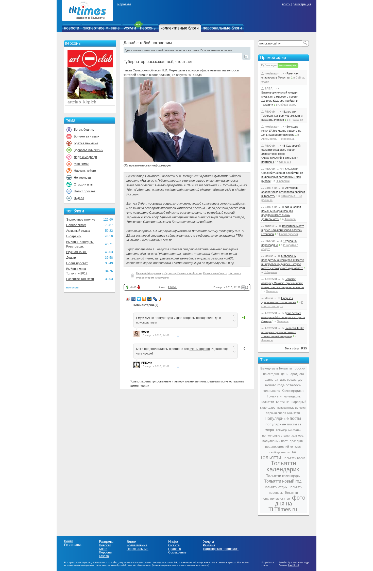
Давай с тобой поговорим (148, 43)
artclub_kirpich (81, 102)
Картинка (283, 402)
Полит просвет (84, 191)
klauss (269, 255)
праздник (296, 441)
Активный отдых (78, 231)
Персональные (137, 549)
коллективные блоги (180, 28)
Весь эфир (292, 348)
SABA (269, 88)
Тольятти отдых (275, 487)
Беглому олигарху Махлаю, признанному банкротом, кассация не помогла (282, 283)
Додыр (71, 257)
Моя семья (81, 164)
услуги (130, 28)
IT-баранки (73, 236)
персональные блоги (222, 28)
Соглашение (177, 552)
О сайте (174, 545)
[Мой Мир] (149, 299)
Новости (105, 545)
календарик (271, 391)
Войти (68, 541)
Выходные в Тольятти (276, 368)
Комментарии (287, 65)
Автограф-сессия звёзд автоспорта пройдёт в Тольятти (283, 191)
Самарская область (215, 273)
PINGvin (172, 287)
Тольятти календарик (282, 466)
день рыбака (288, 379)
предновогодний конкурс (283, 447)
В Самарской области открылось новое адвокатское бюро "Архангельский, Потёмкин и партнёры (280, 153)
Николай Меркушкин (148, 273)
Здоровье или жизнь (88, 150)
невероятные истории (291, 407)
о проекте (124, 4)
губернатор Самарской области (182, 273)
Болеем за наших (86, 136)
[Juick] (160, 299)
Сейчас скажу (76, 225)
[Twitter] (139, 299)
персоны (148, 28)
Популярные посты (283, 418)
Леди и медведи (85, 157)
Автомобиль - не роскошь (278, 138)
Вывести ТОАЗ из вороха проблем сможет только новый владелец (282, 332)
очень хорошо (200, 349)
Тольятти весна (294, 458)
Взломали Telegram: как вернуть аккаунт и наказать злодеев (281, 115)
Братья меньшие (86, 143)
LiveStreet (293, 565)
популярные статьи (288, 429)
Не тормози (82, 177)
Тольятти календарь (283, 476)
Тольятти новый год (282, 481)
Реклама (209, 545)
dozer (145, 331)
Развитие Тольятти (80, 279)
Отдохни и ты (83, 184)
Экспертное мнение (80, 219)
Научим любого (85, 171)
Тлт (294, 452)
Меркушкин (162, 277)
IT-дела (79, 198)
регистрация (302, 4)
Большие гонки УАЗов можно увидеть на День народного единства (281, 130)
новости (71, 28)
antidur (269, 225)
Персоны (105, 552)
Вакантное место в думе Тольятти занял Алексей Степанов (282, 230)
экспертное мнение (101, 28)
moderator (272, 73)
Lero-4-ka (271, 187)
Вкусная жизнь (76, 252)
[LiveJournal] (155, 299)
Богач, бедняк (84, 129)
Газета (104, 556)
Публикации (269, 65)
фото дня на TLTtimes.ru (286, 504)
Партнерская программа (221, 549)
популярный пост (275, 441)
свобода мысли (279, 452)
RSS (304, 348)
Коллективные (137, 545)
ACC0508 (271, 279)
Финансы (285, 161)
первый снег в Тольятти (283, 413)
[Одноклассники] (144, 299)
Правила (174, 549)
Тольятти (270, 457)
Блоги (103, 549)
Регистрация (73, 545)
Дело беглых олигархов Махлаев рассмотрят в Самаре (283, 317)
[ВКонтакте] (133, 299)
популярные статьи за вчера (282, 435)
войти (286, 4)
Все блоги (72, 287)
